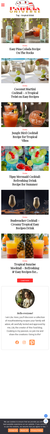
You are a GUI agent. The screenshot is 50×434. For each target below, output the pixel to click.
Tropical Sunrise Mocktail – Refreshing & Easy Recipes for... (25, 268)
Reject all (24, 430)
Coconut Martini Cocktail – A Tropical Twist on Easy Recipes (25, 92)
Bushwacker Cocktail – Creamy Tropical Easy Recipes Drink (25, 224)
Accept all (13, 430)
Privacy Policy (36, 430)
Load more (25, 280)
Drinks (25, 46)
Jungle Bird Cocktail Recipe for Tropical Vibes (25, 136)
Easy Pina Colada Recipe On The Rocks (25, 51)
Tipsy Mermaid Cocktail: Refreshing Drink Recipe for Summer (25, 180)
